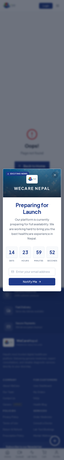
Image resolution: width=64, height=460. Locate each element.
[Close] (55, 175)
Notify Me (30, 281)
